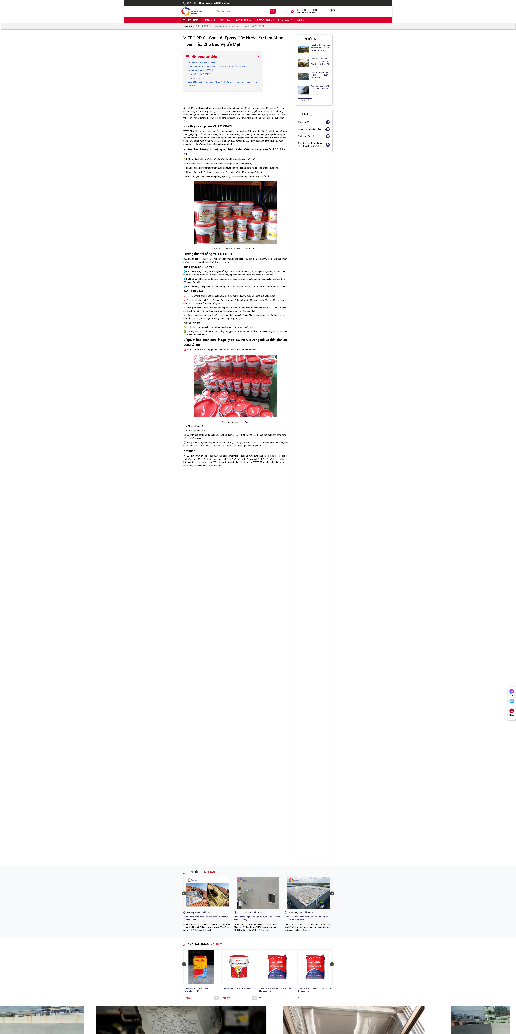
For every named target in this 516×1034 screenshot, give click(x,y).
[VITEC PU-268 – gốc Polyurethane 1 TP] (239, 967)
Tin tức (209, 913)
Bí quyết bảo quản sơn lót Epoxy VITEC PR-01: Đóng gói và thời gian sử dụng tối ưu (222, 82)
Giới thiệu (225, 20)
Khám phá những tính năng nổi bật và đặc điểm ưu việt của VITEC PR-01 (218, 66)
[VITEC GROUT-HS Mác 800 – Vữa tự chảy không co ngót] (315, 967)
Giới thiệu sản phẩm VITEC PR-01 (202, 62)
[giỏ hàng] (333, 11)
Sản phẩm (192, 20)
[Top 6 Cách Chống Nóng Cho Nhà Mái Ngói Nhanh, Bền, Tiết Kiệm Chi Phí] (207, 893)
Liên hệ (300, 20)
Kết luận (191, 86)
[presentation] (184, 893)
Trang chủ (209, 20)
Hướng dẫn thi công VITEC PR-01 (202, 70)
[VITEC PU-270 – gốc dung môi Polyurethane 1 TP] (201, 967)
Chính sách (284, 20)
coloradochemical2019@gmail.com (216, 3)
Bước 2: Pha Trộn (197, 78)
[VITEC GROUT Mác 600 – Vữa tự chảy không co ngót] (277, 967)
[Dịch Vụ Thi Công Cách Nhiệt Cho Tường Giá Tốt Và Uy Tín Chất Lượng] (258, 893)
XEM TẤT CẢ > (305, 100)
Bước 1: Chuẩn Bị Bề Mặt (200, 74)
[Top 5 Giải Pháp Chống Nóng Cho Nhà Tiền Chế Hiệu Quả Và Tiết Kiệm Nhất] (309, 893)
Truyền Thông (264, 20)
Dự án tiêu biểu (243, 20)
